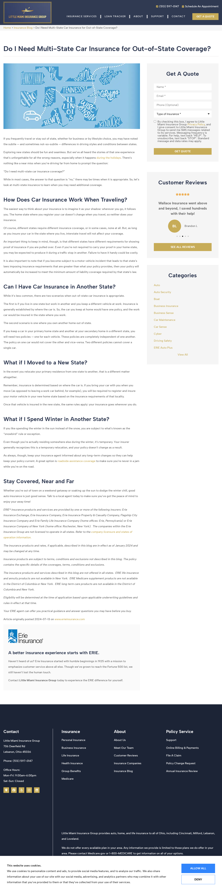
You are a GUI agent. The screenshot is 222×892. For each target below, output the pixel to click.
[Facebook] (14, 790)
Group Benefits (71, 771)
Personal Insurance (73, 740)
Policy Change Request (180, 763)
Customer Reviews (126, 755)
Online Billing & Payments (182, 747)
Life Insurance (70, 755)
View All (183, 354)
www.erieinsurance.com (70, 619)
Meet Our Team (124, 747)
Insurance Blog (23, 27)
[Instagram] (29, 790)
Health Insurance (72, 763)
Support (157, 16)
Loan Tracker (115, 16)
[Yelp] (21, 790)
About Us (120, 740)
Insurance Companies (127, 763)
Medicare (68, 778)
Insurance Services (82, 16)
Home (7, 27)
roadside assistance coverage (76, 461)
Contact (178, 16)
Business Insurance (74, 747)
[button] (177, 236)
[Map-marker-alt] (6, 790)
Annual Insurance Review (182, 771)
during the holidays (109, 157)
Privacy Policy (196, 124)
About (138, 16)
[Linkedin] (37, 790)
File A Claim (173, 755)
